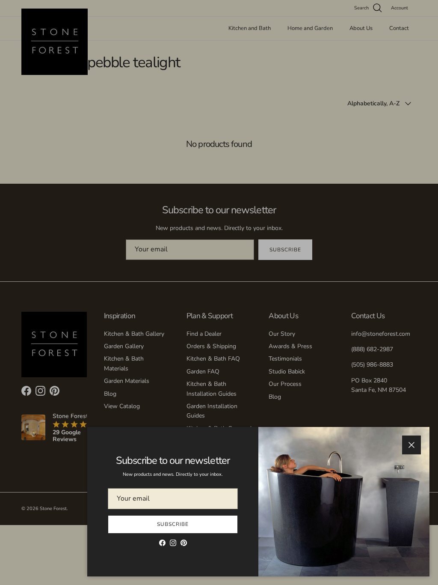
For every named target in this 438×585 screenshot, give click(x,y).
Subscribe (173, 524)
